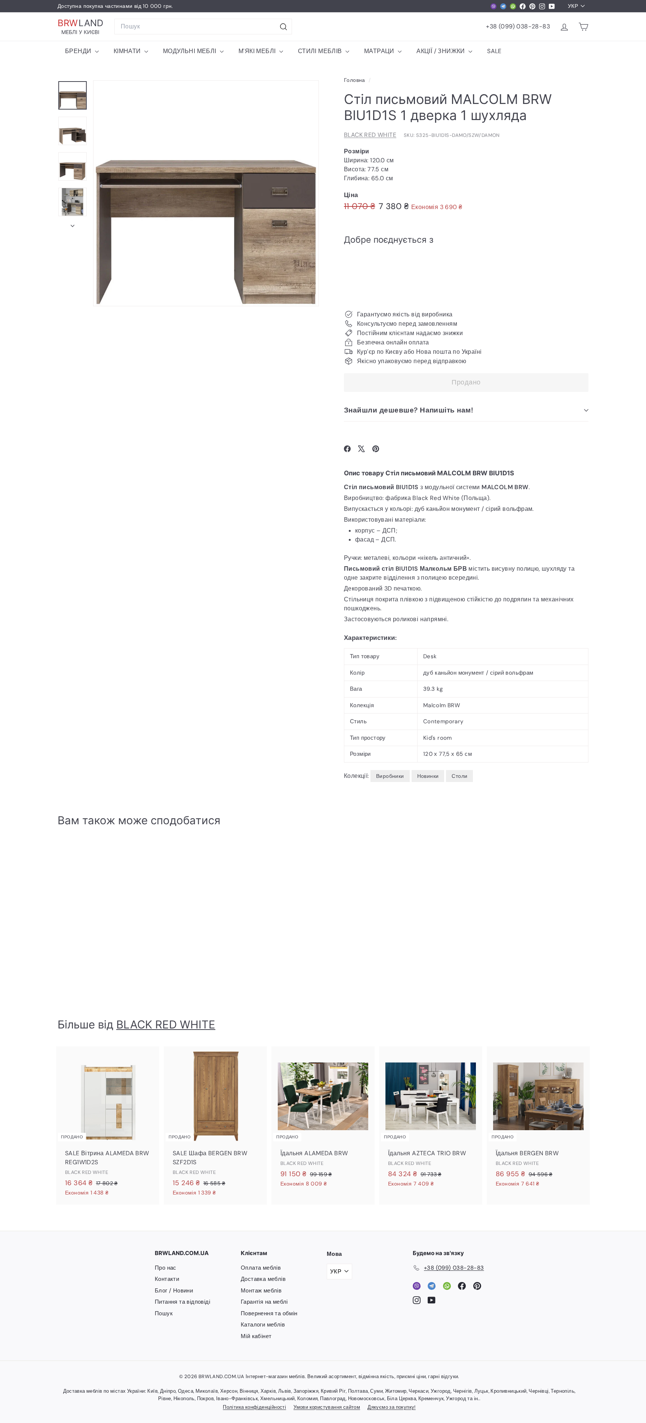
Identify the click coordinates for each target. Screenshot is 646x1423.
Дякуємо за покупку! (391, 1407)
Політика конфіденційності (254, 1407)
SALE (494, 51)
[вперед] (72, 223)
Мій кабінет (256, 1336)
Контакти (167, 1279)
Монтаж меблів (261, 1290)
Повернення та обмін (269, 1313)
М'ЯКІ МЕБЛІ (258, 51)
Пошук (164, 1313)
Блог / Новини (174, 1290)
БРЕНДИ (79, 51)
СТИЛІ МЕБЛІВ (321, 51)
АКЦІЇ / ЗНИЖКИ (441, 51)
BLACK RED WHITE (370, 135)
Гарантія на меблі (264, 1302)
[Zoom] (206, 193)
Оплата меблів (261, 1268)
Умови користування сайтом (326, 1407)
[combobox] (203, 26)
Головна (355, 80)
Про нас (165, 1268)
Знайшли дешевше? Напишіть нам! (408, 410)
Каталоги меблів (263, 1324)
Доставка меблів (263, 1279)
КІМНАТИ (128, 51)
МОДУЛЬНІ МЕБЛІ (190, 51)
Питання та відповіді (182, 1302)
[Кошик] (583, 27)
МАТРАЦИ (380, 51)
